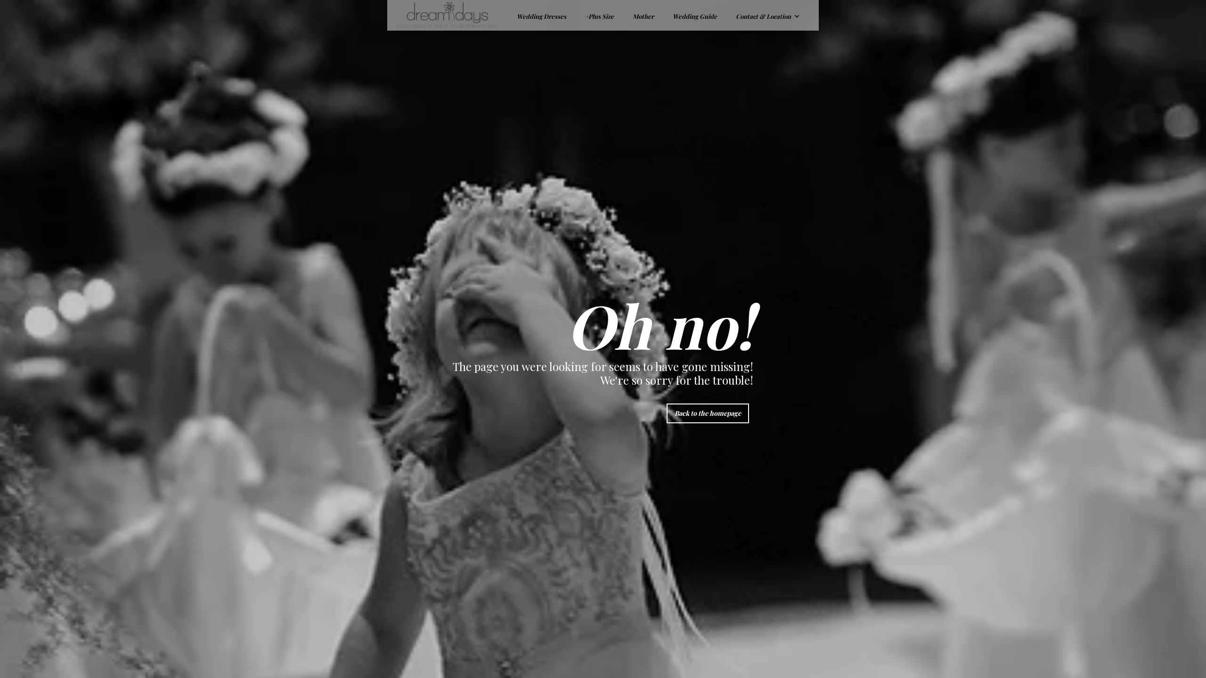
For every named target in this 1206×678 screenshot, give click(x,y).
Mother (643, 16)
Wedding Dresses (541, 16)
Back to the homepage (708, 413)
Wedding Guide (695, 16)
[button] (767, 15)
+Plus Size (599, 16)
